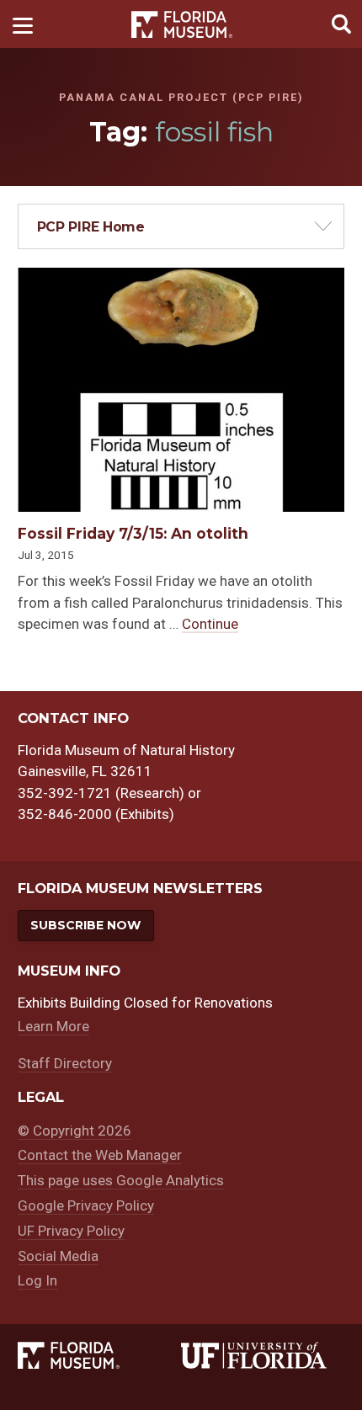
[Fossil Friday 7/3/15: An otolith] (180, 278)
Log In (37, 1280)
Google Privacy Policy (86, 1205)
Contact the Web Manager (100, 1155)
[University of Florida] (262, 1355)
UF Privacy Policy (71, 1230)
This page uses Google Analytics (121, 1180)
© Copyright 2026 (74, 1130)
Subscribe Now (85, 925)
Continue (210, 623)
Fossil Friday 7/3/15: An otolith (133, 533)
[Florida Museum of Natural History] (99, 1355)
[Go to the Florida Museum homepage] (181, 24)
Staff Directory (65, 1063)
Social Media (58, 1256)
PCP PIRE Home (91, 227)
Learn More (53, 1026)
